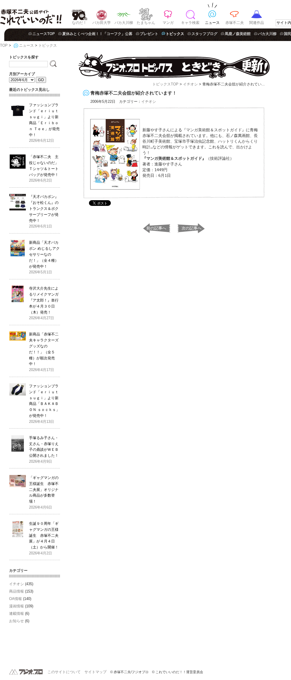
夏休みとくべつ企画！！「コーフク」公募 (97, 34)
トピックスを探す (24, 57)
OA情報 (15, 599)
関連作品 (256, 23)
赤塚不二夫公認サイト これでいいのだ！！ (31, 14)
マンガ (168, 23)
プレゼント (149, 34)
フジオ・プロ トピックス (174, 66)
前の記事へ (156, 228)
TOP (4, 45)
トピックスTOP (165, 84)
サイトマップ (95, 672)
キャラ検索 (190, 23)
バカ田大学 (101, 23)
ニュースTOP (43, 34)
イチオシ (190, 84)
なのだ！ (79, 23)
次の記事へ (191, 228)
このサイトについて (64, 672)
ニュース (212, 23)
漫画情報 (16, 606)
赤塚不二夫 (234, 23)
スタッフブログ (204, 34)
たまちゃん (146, 23)
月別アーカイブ (22, 74)
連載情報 (16, 613)
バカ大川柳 (124, 23)
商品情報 (16, 591)
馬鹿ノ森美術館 (238, 34)
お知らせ (16, 621)
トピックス (175, 34)
